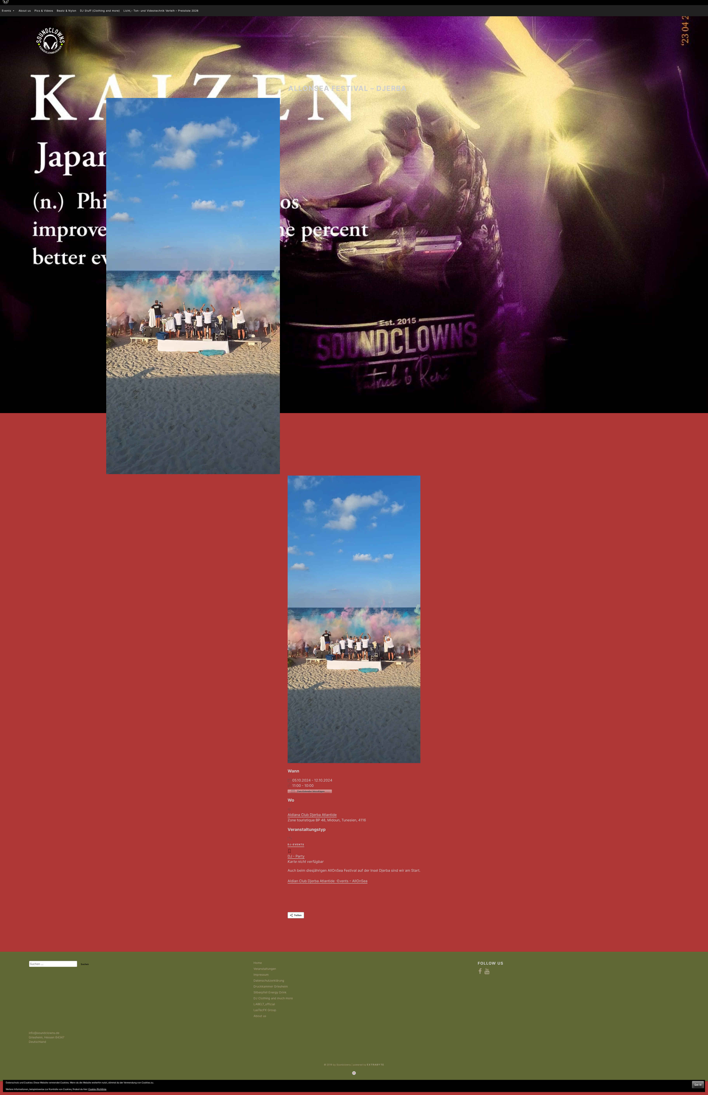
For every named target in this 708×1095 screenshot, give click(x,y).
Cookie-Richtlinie (97, 1089)
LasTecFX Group (265, 1010)
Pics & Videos (43, 10)
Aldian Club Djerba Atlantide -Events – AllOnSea (327, 881)
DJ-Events (296, 844)
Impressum (261, 974)
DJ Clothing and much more (273, 998)
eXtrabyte (375, 1064)
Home (258, 963)
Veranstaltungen (265, 969)
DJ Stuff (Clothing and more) (100, 10)
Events (6, 10)
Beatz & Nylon (66, 10)
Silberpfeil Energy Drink (270, 992)
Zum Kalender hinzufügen (310, 791)
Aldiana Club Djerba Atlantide (312, 814)
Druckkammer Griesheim (271, 986)
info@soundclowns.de (44, 1033)
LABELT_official (264, 1004)
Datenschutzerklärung (269, 980)
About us (25, 10)
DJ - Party (296, 856)
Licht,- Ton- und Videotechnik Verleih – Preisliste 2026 (161, 10)
